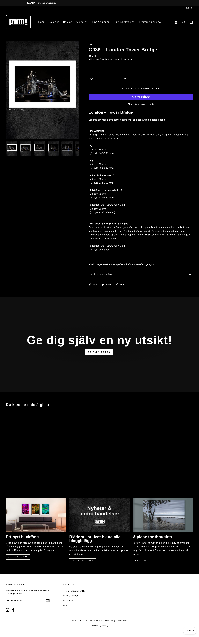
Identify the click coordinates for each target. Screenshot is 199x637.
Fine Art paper (100, 22)
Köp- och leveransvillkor (74, 591)
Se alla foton (18, 557)
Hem (41, 22)
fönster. (81, 554)
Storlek (94, 73)
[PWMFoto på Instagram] (7, 610)
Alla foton (82, 22)
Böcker (67, 22)
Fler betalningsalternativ (141, 104)
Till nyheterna (83, 561)
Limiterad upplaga (150, 22)
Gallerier (53, 22)
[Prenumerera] (48, 600)
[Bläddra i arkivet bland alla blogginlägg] (99, 515)
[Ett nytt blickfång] (36, 515)
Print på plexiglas (123, 22)
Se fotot (141, 561)
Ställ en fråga (102, 274)
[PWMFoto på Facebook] (13, 610)
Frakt (102, 59)
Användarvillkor (70, 596)
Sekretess (68, 601)
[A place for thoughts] (163, 515)
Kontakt (66, 605)
